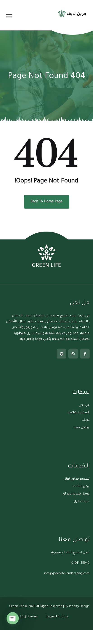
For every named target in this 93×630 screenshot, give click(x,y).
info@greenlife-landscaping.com (67, 573)
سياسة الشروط (57, 616)
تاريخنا (86, 420)
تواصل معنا (82, 427)
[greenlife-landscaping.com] (72, 13)
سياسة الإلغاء (28, 616)
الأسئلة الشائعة (79, 412)
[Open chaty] (13, 618)
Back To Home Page (46, 202)
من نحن (84, 405)
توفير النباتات (81, 486)
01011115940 (80, 563)
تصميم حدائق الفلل (76, 479)
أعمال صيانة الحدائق (76, 494)
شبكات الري (82, 501)
